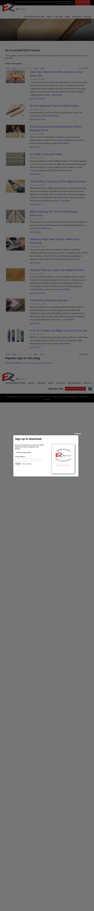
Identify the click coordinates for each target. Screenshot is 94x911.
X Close (78, 434)
